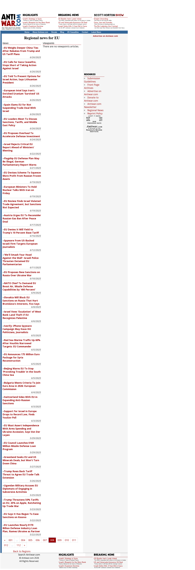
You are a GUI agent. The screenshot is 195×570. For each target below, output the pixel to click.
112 (19, 545)
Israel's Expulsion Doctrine (33, 26)
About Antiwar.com (40, 32)
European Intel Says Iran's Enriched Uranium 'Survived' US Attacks (21, 93)
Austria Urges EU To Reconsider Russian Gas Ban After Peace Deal (22, 218)
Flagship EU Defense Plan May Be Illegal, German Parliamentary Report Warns (21, 161)
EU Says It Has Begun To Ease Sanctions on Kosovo (21, 515)
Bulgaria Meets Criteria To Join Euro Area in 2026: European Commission (21, 386)
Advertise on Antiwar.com (105, 36)
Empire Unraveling (101, 19)
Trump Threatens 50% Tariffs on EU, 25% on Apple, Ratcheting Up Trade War (22, 503)
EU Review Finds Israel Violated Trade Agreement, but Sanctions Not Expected (22, 204)
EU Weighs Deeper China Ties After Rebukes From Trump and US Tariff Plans (21, 51)
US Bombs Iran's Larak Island (69, 19)
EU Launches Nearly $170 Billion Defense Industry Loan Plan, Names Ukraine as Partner (21, 528)
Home (27, 32)
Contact (85, 32)
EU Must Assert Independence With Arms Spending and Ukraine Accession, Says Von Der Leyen (21, 430)
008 (52, 540)
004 (23, 540)
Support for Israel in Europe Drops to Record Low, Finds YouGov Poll (20, 414)
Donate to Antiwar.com (91, 99)
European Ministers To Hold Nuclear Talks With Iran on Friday (20, 190)
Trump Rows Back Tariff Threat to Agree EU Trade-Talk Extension (21, 474)
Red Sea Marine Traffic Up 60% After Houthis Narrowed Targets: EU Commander (21, 343)
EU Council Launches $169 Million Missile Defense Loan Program (19, 446)
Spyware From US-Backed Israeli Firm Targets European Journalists (20, 243)
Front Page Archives (91, 86)
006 (38, 540)
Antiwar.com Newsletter (92, 105)
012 (6, 545)
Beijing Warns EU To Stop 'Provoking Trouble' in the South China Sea (22, 371)
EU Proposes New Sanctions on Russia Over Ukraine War (21, 274)
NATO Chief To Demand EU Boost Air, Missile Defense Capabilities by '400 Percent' (19, 286)
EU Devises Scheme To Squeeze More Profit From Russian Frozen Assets (22, 176)
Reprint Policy (95, 113)
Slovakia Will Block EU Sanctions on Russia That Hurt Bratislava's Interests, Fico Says (21, 300)
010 (67, 540)
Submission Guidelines (92, 80)
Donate (54, 32)
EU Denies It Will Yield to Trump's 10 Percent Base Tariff (21, 231)
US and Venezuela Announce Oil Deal (72, 23)
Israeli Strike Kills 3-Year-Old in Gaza (72, 26)
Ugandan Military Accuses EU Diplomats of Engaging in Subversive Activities (20, 488)
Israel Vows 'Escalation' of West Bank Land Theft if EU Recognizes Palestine (22, 315)
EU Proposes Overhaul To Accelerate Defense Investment (21, 134)
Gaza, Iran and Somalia (103, 23)
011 (74, 540)
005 (30, 540)
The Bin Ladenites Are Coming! (106, 26)
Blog (62, 32)
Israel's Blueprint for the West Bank (36, 23)
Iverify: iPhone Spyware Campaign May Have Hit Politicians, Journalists (17, 329)
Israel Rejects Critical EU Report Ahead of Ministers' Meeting (18, 147)
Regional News (95, 110)
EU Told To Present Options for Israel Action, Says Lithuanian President (22, 79)
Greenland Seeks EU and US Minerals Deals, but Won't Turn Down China (21, 460)
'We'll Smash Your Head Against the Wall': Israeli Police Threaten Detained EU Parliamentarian (21, 259)
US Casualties (73, 32)
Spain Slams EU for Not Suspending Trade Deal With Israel (19, 108)
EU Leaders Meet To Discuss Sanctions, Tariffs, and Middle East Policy (20, 122)
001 (11, 540)
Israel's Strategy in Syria (32, 19)
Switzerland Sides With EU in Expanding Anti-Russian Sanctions (20, 400)
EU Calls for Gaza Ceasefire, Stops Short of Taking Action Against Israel (19, 65)
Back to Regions (22, 551)
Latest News (96, 32)
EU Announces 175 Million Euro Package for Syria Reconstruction (21, 357)
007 (45, 540)
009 (60, 540)
